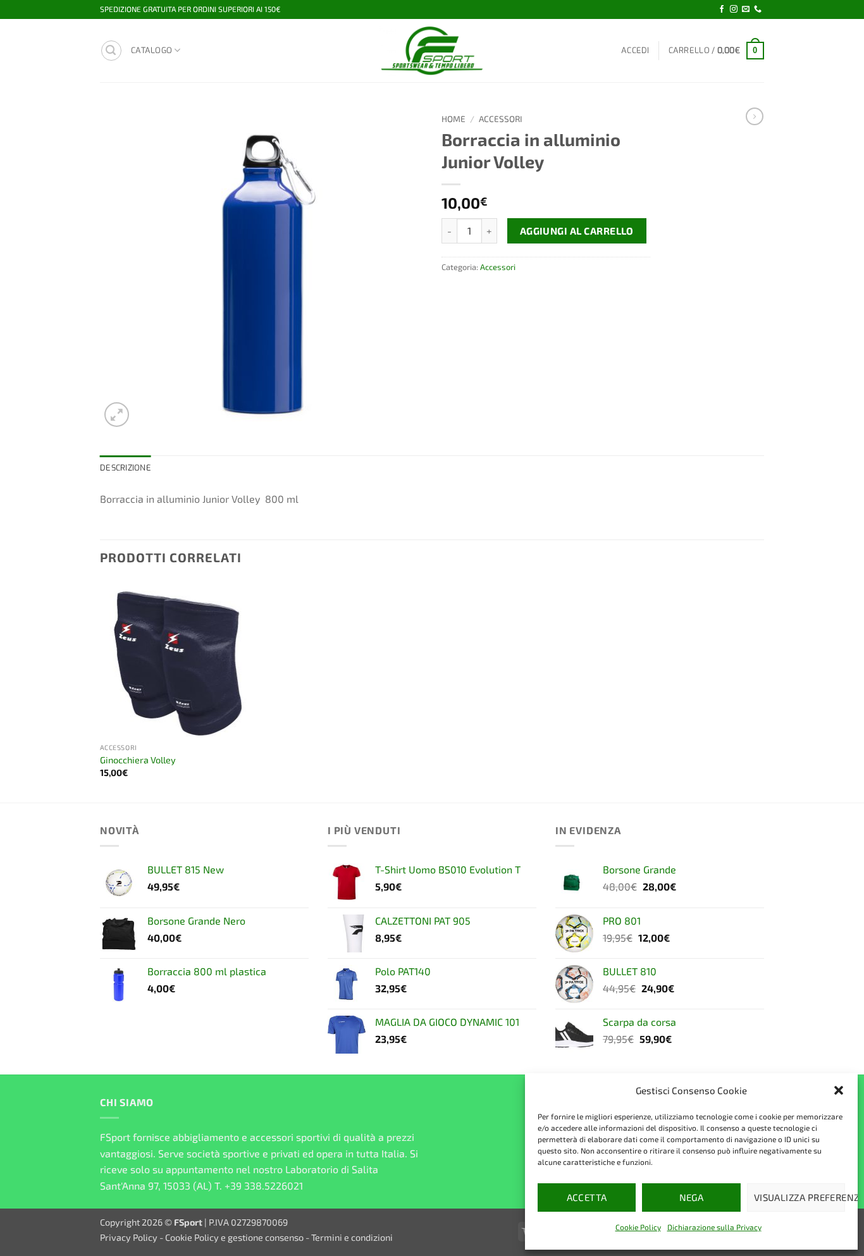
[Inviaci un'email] (746, 9)
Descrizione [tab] (125, 467)
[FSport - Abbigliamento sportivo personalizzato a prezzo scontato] (432, 50)
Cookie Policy (638, 1226)
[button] (838, 1090)
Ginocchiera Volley (138, 759)
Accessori (500, 118)
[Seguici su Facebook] (721, 9)
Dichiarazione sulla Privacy (714, 1226)
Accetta (587, 1197)
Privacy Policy (128, 1237)
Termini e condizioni (352, 1237)
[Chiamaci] (758, 9)
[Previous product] (754, 116)
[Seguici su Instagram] (733, 9)
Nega (691, 1197)
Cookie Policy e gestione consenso (234, 1237)
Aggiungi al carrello (577, 231)
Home (453, 118)
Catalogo (151, 50)
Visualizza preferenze (799, 1197)
